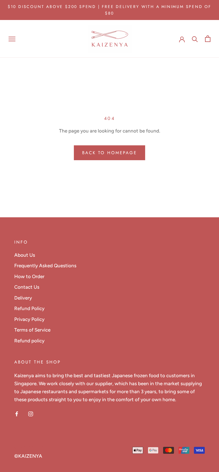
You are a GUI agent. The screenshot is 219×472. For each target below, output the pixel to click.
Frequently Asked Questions (45, 265)
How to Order (29, 276)
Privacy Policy (29, 319)
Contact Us (26, 287)
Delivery (23, 298)
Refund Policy (29, 308)
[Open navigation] (12, 38)
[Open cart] (207, 38)
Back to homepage (109, 153)
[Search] (195, 39)
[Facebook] (16, 413)
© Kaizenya (29, 447)
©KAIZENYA (28, 456)
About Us (24, 255)
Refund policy (29, 341)
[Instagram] (30, 413)
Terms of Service (32, 330)
